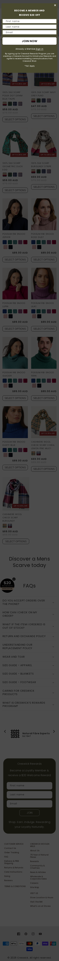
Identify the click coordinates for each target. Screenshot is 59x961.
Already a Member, (29, 48)
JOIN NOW (29, 41)
